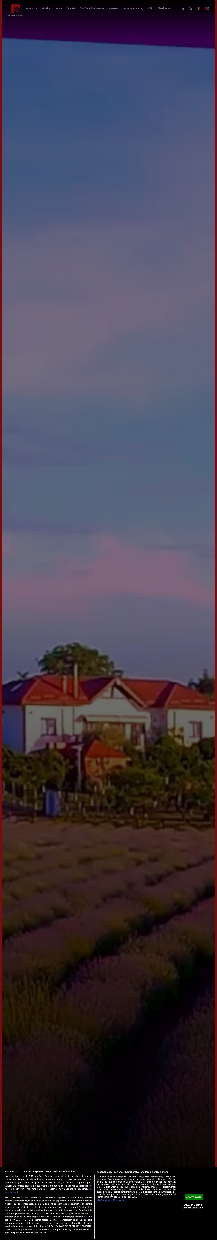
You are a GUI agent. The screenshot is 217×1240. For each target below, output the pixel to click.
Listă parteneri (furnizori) (110, 1200)
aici (85, 1217)
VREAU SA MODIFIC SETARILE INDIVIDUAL (192, 1206)
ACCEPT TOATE (193, 1197)
